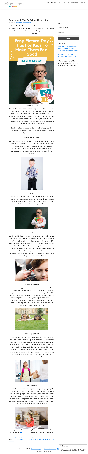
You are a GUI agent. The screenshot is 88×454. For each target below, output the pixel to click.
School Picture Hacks (46, 439)
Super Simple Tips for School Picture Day (28, 20)
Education (17, 437)
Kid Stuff (21, 437)
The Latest (62, 43)
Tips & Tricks (31, 437)
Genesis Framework (50, 449)
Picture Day (26, 439)
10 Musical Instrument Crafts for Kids (66, 48)
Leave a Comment (27, 22)
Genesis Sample (36, 449)
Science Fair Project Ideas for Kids (65, 54)
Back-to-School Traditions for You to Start (67, 46)
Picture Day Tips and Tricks (35, 439)
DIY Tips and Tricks (19, 439)
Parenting (26, 437)
